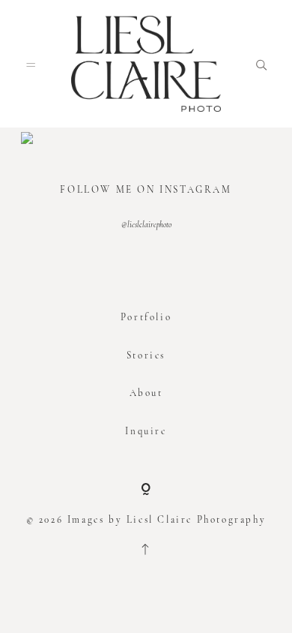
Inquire (145, 431)
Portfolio (146, 317)
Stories (146, 356)
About (146, 393)
